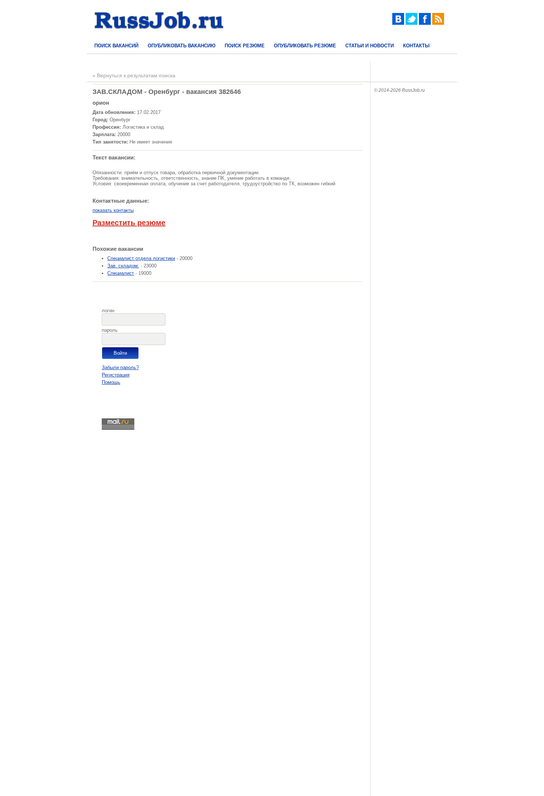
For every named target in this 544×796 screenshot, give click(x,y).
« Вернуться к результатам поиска (134, 75)
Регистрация (116, 375)
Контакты (416, 45)
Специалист (120, 273)
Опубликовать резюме (305, 45)
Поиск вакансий (116, 45)
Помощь (111, 382)
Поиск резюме (245, 45)
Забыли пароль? (120, 367)
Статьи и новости (369, 45)
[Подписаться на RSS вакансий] (438, 23)
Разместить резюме (129, 223)
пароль (110, 330)
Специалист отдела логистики (141, 258)
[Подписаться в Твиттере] (411, 23)
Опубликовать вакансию (181, 45)
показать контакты (113, 210)
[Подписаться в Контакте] (398, 23)
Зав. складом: (123, 266)
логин (108, 310)
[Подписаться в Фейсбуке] (425, 23)
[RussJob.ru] (159, 35)
